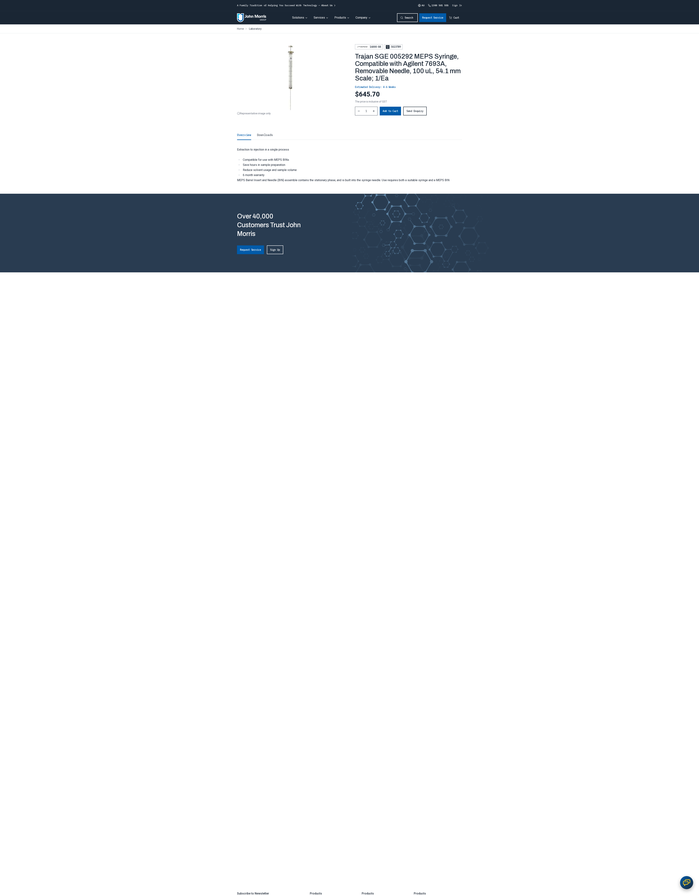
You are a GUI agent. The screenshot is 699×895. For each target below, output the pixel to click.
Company (361, 17)
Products (340, 17)
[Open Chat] (686, 882)
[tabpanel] (349, 161)
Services (319, 17)
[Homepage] (251, 17)
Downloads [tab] (265, 135)
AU (423, 5)
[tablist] (349, 135)
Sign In (457, 5)
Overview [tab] (244, 135)
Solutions (298, 17)
